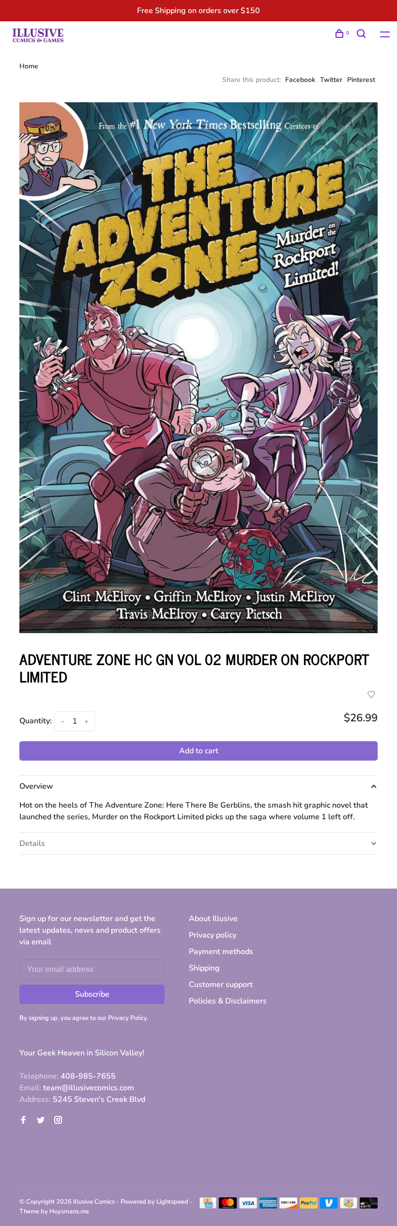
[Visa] (248, 1206)
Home (28, 66)
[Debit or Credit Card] (369, 1206)
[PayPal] (309, 1206)
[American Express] (268, 1206)
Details (32, 843)
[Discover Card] (288, 1206)
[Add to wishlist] (371, 695)
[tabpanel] (198, 367)
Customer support (221, 984)
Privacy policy (212, 935)
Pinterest (361, 79)
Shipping (204, 968)
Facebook (300, 79)
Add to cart (198, 751)
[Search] (362, 35)
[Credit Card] (208, 1206)
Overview (36, 786)
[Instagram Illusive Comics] (58, 1120)
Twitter (331, 79)
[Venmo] (329, 1206)
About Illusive (213, 918)
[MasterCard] (228, 1206)
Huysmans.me (69, 1211)
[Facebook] (23, 1120)
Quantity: (35, 721)
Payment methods (221, 951)
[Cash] (348, 1206)
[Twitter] (41, 1120)
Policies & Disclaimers (228, 1001)
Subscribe (92, 994)
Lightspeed (172, 1201)
